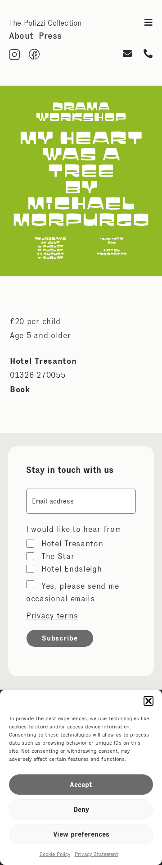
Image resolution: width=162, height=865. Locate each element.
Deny (81, 809)
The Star (58, 556)
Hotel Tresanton (72, 544)
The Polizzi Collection (45, 23)
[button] (148, 700)
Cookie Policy (55, 854)
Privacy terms (52, 616)
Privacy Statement (96, 854)
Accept (81, 784)
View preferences (81, 834)
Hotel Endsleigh (71, 569)
